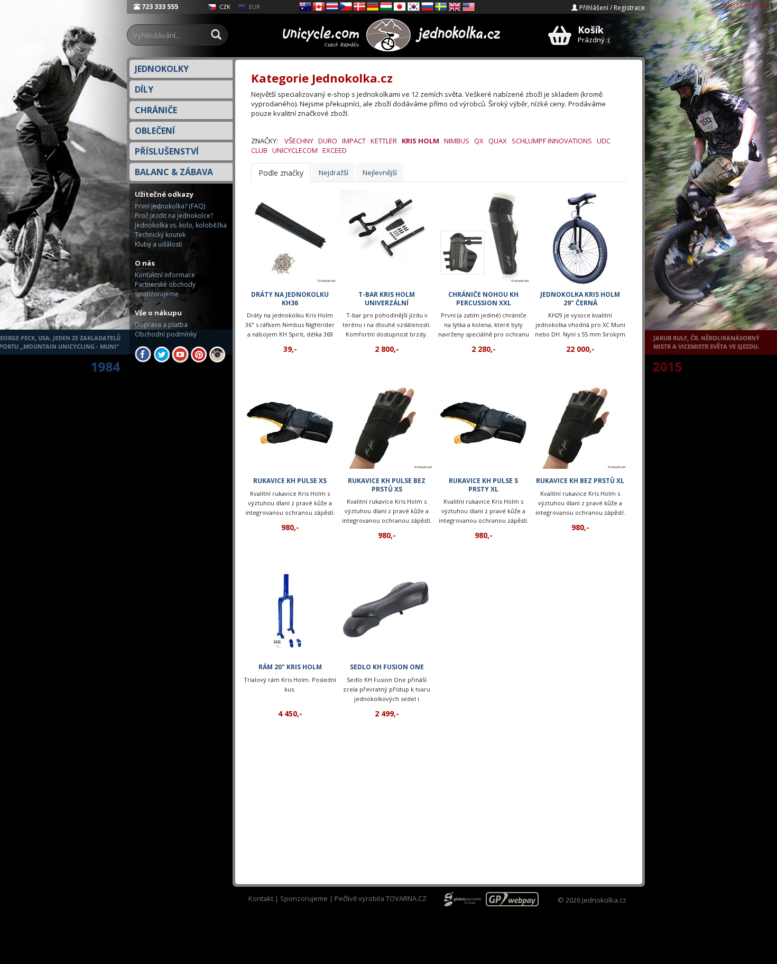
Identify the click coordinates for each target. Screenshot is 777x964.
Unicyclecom (295, 150)
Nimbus (456, 140)
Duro (327, 140)
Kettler (384, 140)
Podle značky (280, 173)
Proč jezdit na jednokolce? (174, 215)
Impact (354, 140)
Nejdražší (333, 172)
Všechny (298, 140)
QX (479, 140)
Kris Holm (420, 140)
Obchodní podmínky (166, 334)
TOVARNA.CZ (406, 898)
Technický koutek (160, 234)
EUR (253, 7)
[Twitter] (161, 353)
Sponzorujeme (157, 293)
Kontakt (260, 898)
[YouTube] (180, 353)
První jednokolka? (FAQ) (170, 206)
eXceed (334, 150)
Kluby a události (158, 244)
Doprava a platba (161, 324)
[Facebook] (143, 353)
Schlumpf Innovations (552, 140)
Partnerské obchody (165, 284)
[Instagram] (217, 353)
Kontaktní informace (165, 274)
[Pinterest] (198, 353)
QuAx (497, 140)
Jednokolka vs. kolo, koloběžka (181, 225)
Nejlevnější (380, 172)
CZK (224, 7)
